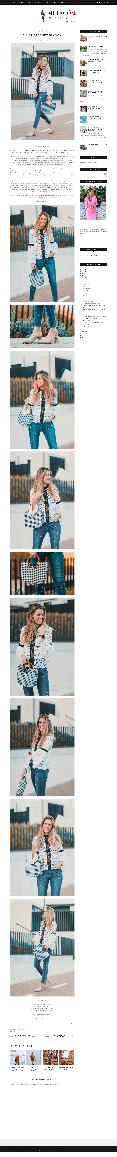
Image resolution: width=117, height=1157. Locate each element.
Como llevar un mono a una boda (91, 303)
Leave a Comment (15, 1031)
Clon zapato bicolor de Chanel (90, 314)
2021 (83, 273)
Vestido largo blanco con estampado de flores (94, 305)
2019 (83, 278)
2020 (83, 275)
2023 (83, 269)
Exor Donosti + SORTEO (97, 144)
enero (85, 329)
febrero (85, 327)
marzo (85, 325)
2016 (83, 333)
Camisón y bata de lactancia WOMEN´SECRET (95, 129)
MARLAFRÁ (47, 1150)
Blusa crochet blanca (88, 301)
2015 (83, 335)
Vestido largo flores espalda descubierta (93, 322)
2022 (83, 271)
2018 (83, 280)
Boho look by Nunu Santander (90, 318)
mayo (84, 297)
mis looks (46, 31)
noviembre (86, 284)
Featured (37, 31)
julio (84, 293)
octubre (85, 286)
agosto (85, 290)
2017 (83, 331)
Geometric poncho (95, 46)
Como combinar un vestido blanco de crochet (94, 316)
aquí (47, 1004)
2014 (83, 337)
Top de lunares (86, 307)
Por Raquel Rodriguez (31, 1150)
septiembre (86, 288)
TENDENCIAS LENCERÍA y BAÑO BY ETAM (95, 310)
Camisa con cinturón (88, 312)
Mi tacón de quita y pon (19, 1150)
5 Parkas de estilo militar (89, 320)
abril (84, 299)
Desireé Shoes (31, 183)
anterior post (65, 195)
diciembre (86, 282)
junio (84, 295)
